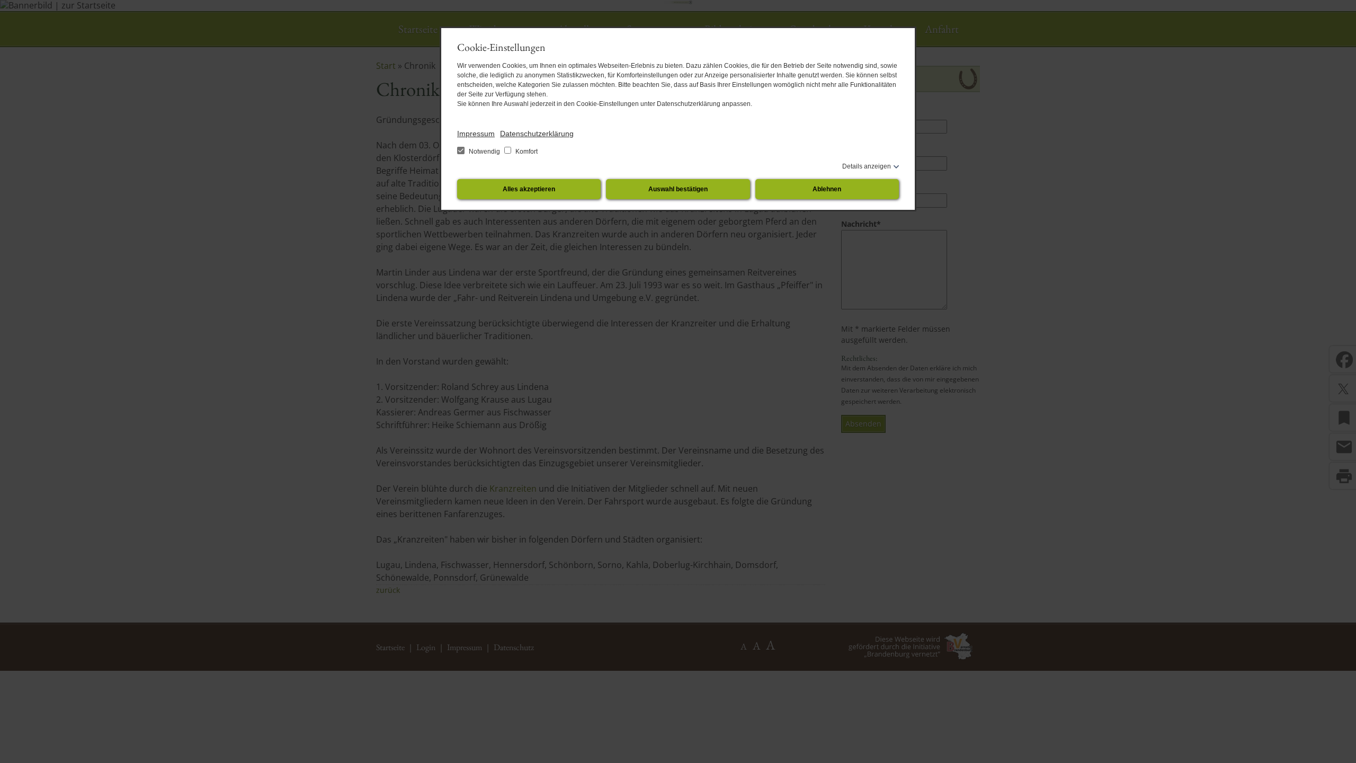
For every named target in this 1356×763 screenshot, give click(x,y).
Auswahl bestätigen (678, 189)
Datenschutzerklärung (537, 133)
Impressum (476, 133)
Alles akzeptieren (529, 189)
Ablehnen (827, 189)
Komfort (526, 151)
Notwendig (484, 151)
